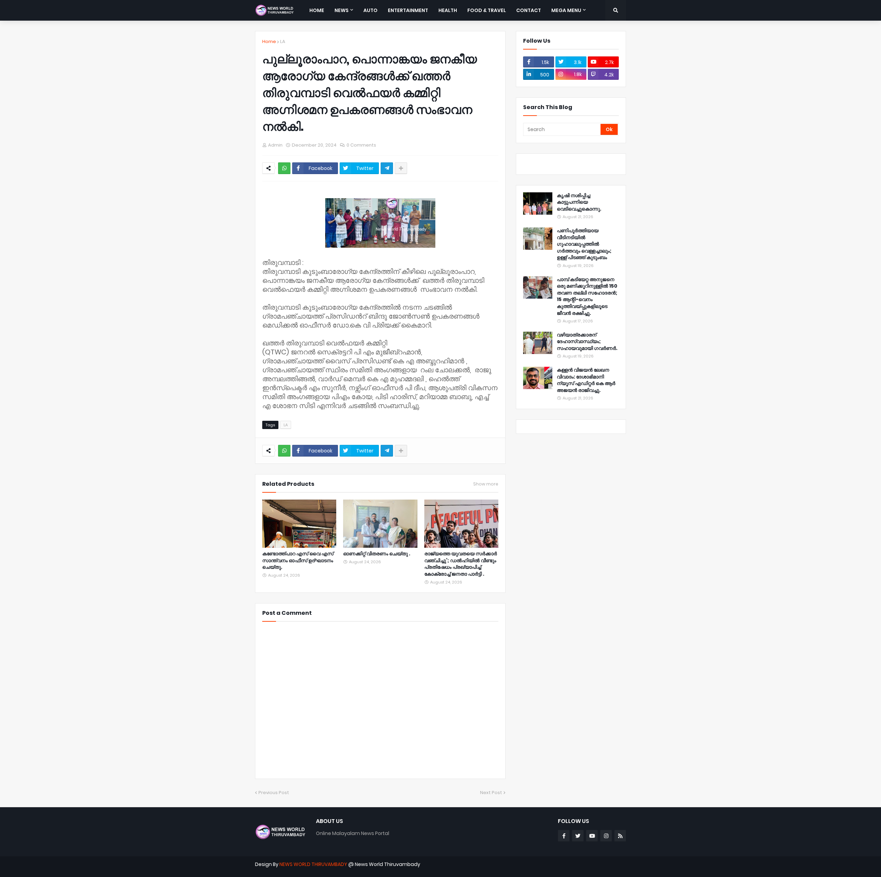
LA (282, 41)
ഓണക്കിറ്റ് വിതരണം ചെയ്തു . (376, 553)
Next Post (491, 792)
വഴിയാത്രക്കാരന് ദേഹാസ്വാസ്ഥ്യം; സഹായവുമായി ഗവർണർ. (587, 342)
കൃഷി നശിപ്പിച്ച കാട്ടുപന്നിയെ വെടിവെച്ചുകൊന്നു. (579, 202)
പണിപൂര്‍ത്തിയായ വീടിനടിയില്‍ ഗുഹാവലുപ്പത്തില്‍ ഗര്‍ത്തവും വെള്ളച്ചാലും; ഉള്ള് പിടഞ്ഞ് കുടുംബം (584, 244)
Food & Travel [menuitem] (486, 10)
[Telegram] (387, 168)
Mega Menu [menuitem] (566, 10)
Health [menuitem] (447, 10)
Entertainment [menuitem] (408, 10)
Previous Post (273, 792)
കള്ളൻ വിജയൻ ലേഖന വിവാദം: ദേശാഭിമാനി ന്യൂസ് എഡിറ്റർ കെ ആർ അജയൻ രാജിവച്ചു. (586, 380)
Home (269, 41)
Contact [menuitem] (528, 10)
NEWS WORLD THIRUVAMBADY (313, 864)
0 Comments (361, 145)
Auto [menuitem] (370, 10)
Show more (485, 484)
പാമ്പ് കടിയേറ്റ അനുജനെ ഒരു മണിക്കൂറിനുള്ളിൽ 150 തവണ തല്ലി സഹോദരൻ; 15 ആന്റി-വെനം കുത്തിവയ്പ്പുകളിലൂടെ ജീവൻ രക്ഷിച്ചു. (587, 296)
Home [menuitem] (316, 10)
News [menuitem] (342, 10)
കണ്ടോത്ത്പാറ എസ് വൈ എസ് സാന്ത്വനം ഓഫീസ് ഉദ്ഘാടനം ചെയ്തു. (297, 560)
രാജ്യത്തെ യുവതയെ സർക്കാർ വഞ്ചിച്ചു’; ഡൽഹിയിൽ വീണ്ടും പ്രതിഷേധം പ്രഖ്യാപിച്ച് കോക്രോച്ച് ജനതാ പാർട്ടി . (460, 563)
